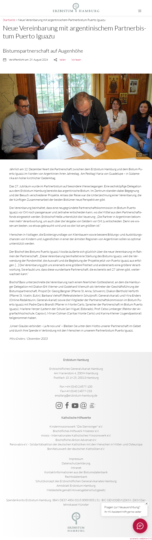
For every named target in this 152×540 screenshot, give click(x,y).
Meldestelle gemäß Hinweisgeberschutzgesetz (76, 490)
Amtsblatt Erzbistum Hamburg (76, 485)
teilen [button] (63, 59)
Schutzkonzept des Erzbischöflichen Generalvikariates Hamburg (76, 481)
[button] (140, 11)
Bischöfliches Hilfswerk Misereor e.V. (76, 431)
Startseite (9, 20)
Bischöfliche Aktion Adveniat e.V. (76, 440)
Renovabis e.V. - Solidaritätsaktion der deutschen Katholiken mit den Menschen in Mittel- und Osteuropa (76, 444)
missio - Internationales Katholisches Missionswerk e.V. (76, 435)
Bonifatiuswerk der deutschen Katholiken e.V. (76, 449)
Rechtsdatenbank (76, 476)
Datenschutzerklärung (76, 463)
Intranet (76, 468)
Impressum (76, 459)
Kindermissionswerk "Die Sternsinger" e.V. (76, 426)
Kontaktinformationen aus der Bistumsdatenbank (76, 472)
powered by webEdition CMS (141, 538)
